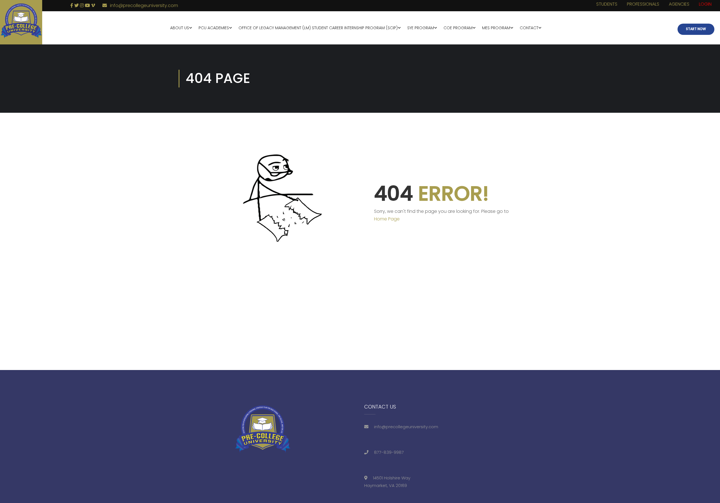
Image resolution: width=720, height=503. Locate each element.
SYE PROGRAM (420, 28)
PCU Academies (214, 28)
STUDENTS (606, 4)
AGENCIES (679, 4)
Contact (529, 28)
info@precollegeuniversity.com (144, 5)
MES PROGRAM (496, 28)
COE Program (458, 28)
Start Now (696, 28)
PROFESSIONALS (643, 4)
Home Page (387, 219)
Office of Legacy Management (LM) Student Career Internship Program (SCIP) (318, 28)
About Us (179, 28)
